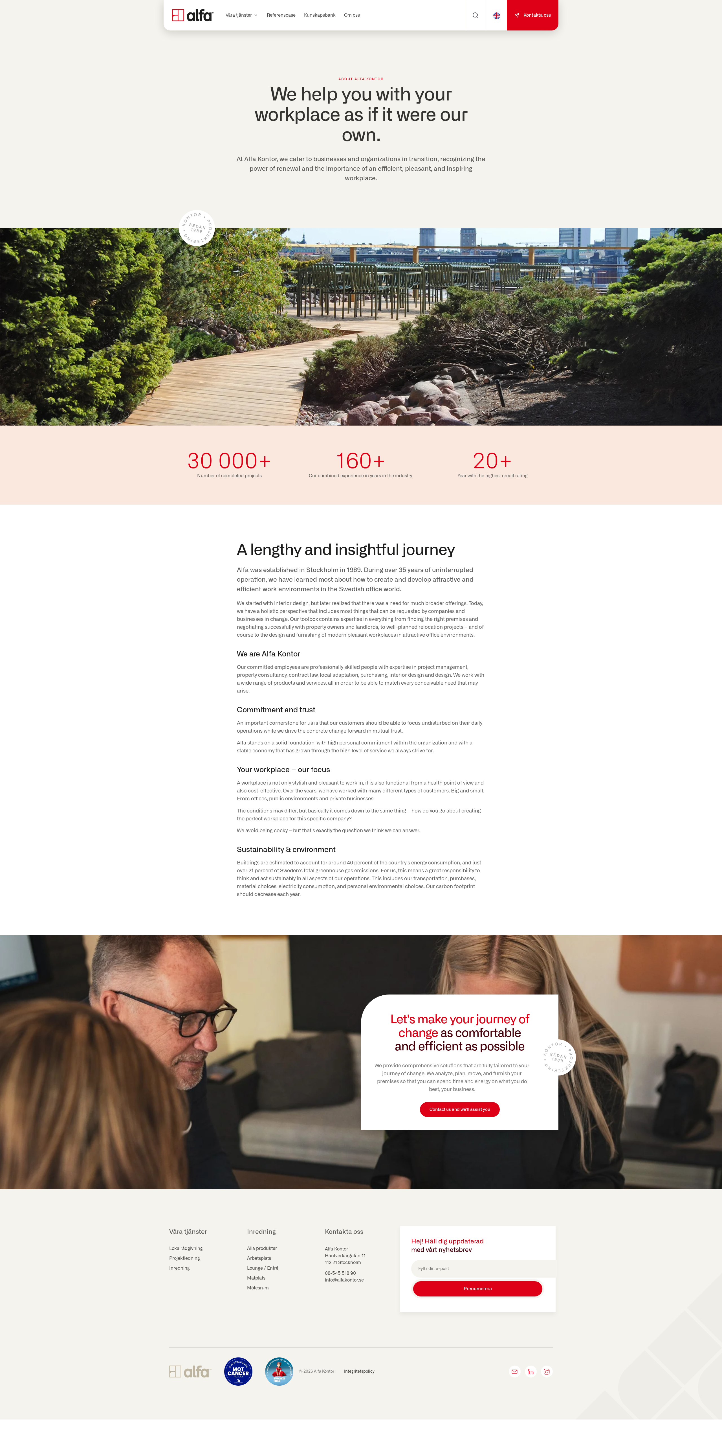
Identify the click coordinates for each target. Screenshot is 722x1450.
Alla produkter (262, 1248)
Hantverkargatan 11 (345, 1256)
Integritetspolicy (359, 1372)
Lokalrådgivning (186, 1248)
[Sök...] (475, 15)
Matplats (256, 1278)
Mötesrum (258, 1288)
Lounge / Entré (262, 1268)
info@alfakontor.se (344, 1280)
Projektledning (184, 1258)
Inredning (179, 1268)
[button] (242, 15)
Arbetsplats (259, 1258)
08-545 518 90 (340, 1273)
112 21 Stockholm (343, 1262)
